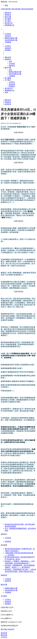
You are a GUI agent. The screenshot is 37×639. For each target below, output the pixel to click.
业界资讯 (8, 104)
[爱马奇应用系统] (11, 9)
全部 (10, 61)
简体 (6, 5)
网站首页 (8, 57)
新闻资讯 (8, 102)
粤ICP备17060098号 (7, 629)
